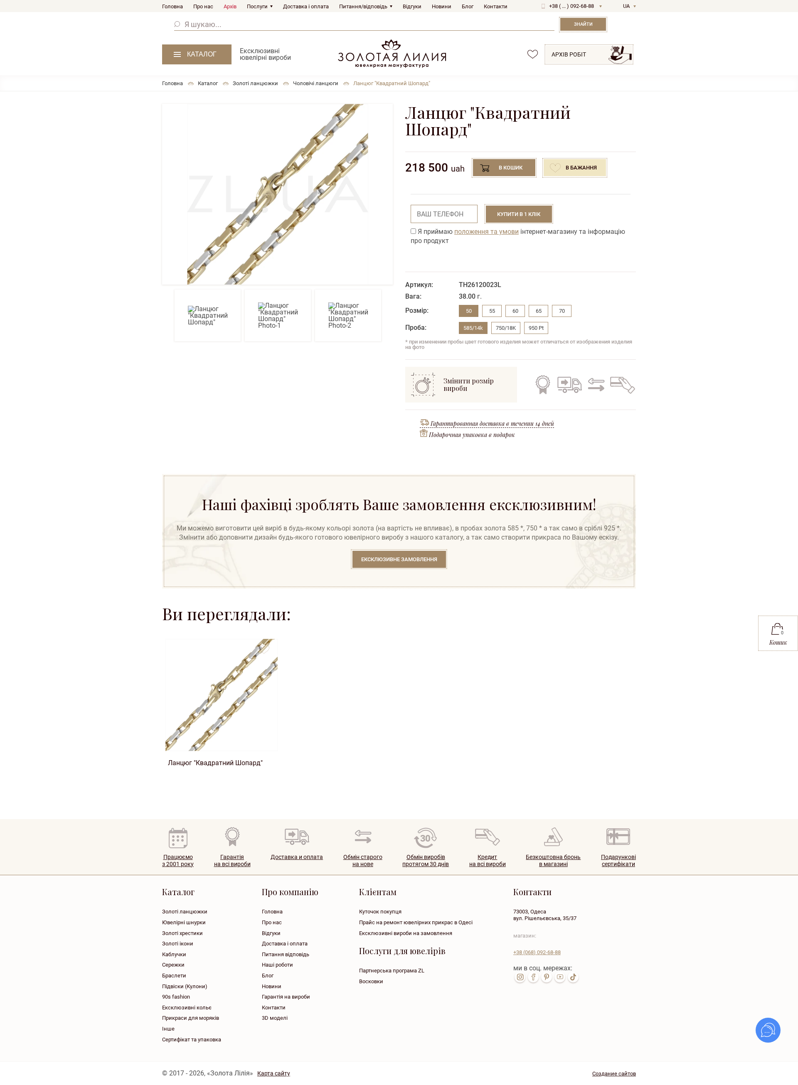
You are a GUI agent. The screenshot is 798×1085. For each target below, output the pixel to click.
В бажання (581, 167)
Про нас (203, 6)
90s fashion (176, 997)
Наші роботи (277, 965)
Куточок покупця (380, 911)
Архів (230, 6)
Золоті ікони (177, 943)
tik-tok (573, 977)
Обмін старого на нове (595, 385)
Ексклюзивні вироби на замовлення (405, 933)
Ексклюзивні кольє (187, 1007)
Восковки (371, 981)
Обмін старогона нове (362, 860)
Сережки (173, 965)
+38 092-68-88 (537, 952)
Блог (467, 6)
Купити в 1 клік (518, 214)
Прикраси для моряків (190, 1018)
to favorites (264, 646)
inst (520, 977)
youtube (559, 977)
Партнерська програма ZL (391, 970)
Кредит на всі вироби (620, 385)
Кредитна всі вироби (487, 860)
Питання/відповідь (363, 6)
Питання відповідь (285, 954)
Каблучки (174, 954)
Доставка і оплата (306, 6)
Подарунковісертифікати (618, 860)
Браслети (174, 975)
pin (546, 977)
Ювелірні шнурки (184, 922)
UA (626, 6)
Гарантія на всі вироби (543, 385)
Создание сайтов (614, 1073)
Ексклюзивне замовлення (399, 559)
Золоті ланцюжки (184, 911)
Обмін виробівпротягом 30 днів (425, 860)
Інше (168, 1029)
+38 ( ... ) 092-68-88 (571, 6)
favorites (532, 54)
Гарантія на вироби (286, 997)
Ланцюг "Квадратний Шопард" (215, 763)
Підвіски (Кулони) (184, 986)
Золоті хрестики (182, 933)
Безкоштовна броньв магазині (553, 860)
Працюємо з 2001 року (178, 860)
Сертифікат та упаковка (191, 1039)
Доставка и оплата (297, 857)
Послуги (257, 6)
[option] (277, 194)
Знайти (583, 24)
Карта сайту (273, 1073)
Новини (441, 6)
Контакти (495, 6)
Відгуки (412, 6)
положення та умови (486, 232)
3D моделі (275, 1018)
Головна (172, 6)
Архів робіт (569, 54)
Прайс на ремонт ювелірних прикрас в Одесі (416, 922)
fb (533, 977)
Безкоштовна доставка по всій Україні (569, 385)
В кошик (510, 167)
